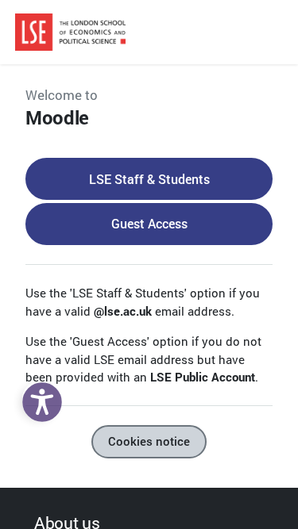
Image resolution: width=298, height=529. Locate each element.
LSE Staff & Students (149, 179)
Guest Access (149, 223)
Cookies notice (149, 441)
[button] (38, 398)
